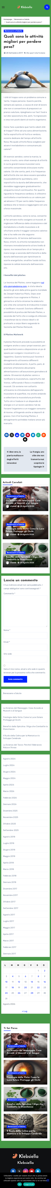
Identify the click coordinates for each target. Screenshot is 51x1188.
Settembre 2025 (11, 830)
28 (32, 993)
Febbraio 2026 (10, 798)
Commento (9, 593)
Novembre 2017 (10, 895)
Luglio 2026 (8, 765)
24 (6, 993)
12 (19, 982)
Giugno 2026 (9, 772)
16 (45, 982)
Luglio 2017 (8, 921)
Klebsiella (25, 1163)
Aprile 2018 (8, 863)
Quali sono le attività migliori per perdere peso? (23, 42)
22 (38, 987)
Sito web (8, 654)
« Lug (24, 1011)
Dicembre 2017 (10, 889)
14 (32, 982)
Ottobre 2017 (9, 902)
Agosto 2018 (9, 837)
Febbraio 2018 (9, 876)
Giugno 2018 (9, 850)
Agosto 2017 (9, 915)
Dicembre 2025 (10, 811)
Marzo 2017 (8, 941)
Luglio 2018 (8, 843)
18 (13, 987)
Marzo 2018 (8, 869)
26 (19, 993)
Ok (20, 1184)
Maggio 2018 (9, 856)
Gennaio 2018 (9, 882)
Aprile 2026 (8, 785)
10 (6, 982)
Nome (7, 630)
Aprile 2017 (8, 934)
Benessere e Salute (13, 31)
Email (7, 642)
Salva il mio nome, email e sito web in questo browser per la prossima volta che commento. (25, 671)
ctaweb (13, 506)
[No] (48, 1180)
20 (25, 987)
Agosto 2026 (9, 759)
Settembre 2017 (10, 908)
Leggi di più (29, 1184)
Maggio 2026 (9, 778)
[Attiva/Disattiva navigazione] (3, 7)
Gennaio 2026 (9, 804)
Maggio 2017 (9, 928)
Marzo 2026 (8, 791)
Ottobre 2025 (9, 824)
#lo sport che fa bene (35, 53)
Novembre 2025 (10, 817)
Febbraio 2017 (9, 947)
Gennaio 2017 (9, 954)
